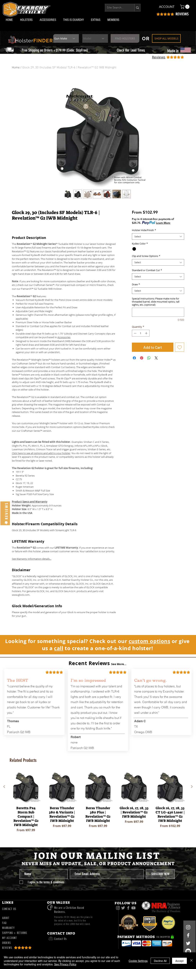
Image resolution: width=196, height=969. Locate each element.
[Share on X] (156, 358)
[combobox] (158, 236)
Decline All (160, 961)
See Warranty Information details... (31, 558)
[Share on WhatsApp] (149, 358)
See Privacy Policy (65, 964)
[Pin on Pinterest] (141, 358)
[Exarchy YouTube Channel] (133, 907)
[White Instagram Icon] (188, 927)
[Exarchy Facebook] (128, 907)
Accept (179, 961)
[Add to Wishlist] (179, 347)
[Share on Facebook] (134, 358)
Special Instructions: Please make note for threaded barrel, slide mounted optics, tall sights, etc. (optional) (155, 301)
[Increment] (146, 333)
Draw (136, 284)
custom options (149, 641)
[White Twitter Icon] (188, 943)
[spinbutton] (140, 333)
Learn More (163, 223)
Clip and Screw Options (146, 256)
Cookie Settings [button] (138, 961)
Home (16, 68)
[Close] (191, 960)
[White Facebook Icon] (188, 935)
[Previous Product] (4, 786)
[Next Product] (191, 786)
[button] (27, 19)
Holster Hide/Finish (144, 230)
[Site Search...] (137, 7)
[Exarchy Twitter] (123, 907)
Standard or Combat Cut (147, 270)
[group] (98, 804)
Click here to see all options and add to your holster (41, 453)
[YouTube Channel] (188, 951)
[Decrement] (134, 333)
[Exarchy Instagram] (117, 907)
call (58, 648)
